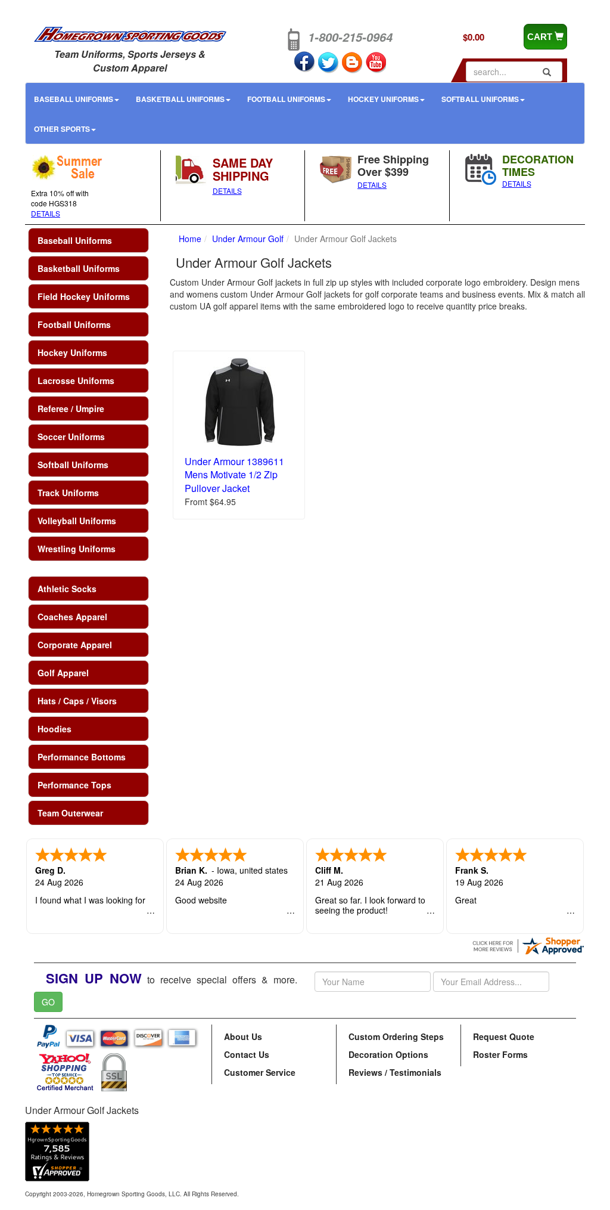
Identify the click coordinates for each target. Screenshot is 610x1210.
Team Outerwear (70, 813)
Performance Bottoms (82, 757)
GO (48, 1002)
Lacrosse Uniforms (76, 380)
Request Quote (503, 1036)
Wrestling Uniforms (77, 549)
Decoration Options (388, 1054)
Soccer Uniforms (71, 436)
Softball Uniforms (480, 99)
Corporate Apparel (75, 645)
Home (190, 239)
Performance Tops (74, 785)
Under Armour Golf (248, 239)
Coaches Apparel (72, 617)
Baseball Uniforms (73, 99)
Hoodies (54, 729)
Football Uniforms (286, 99)
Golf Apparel (63, 673)
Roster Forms (500, 1054)
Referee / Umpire (71, 408)
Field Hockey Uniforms (84, 296)
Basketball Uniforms (180, 99)
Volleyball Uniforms (77, 521)
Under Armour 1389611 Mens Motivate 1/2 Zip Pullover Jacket (234, 475)
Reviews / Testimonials (394, 1072)
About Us (243, 1036)
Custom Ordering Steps (396, 1036)
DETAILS (45, 213)
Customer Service (259, 1072)
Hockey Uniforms (383, 99)
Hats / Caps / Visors (77, 701)
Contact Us (246, 1054)
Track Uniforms (68, 493)
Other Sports (62, 128)
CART (541, 37)
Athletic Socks (67, 589)
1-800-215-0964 (350, 37)
